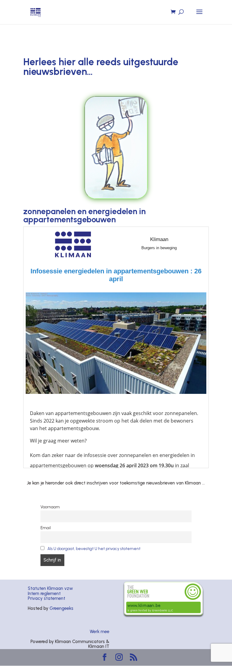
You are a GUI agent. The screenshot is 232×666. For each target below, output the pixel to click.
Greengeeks (61, 608)
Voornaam (50, 506)
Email (45, 527)
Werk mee (99, 631)
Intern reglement (44, 593)
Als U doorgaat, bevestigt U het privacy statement (93, 548)
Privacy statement (46, 598)
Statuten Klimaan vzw (50, 588)
